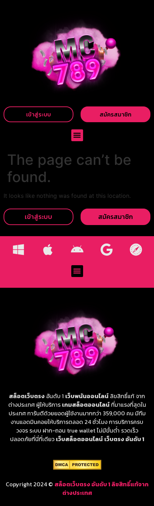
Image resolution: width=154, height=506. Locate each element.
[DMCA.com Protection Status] (77, 467)
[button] (77, 135)
